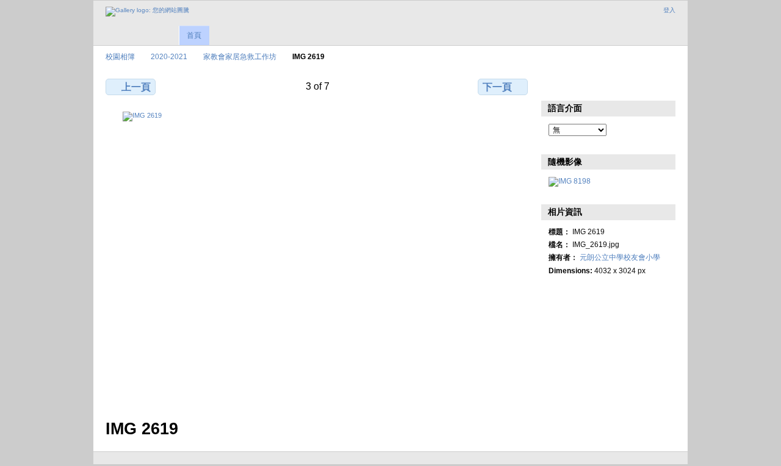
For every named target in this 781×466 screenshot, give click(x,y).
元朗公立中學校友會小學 (620, 257)
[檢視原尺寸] (318, 258)
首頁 (194, 35)
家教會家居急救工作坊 (239, 56)
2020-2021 (169, 56)
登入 (669, 10)
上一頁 (136, 87)
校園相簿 (120, 56)
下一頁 (497, 87)
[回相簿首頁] (147, 11)
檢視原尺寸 (555, 85)
